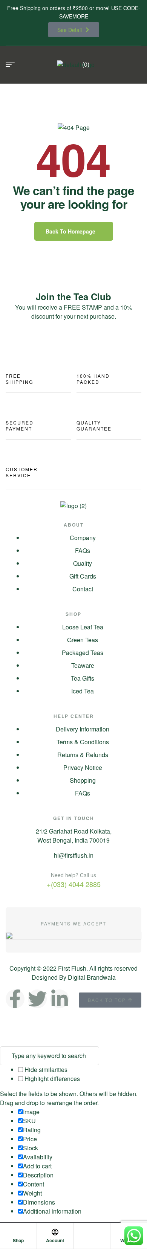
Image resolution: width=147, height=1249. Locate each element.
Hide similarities (45, 1069)
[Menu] (13, 65)
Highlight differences (51, 1078)
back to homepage (70, 231)
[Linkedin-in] (59, 998)
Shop (18, 1240)
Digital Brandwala (92, 977)
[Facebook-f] (15, 998)
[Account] (55, 1232)
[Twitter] (37, 998)
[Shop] (18, 1232)
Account (55, 1240)
